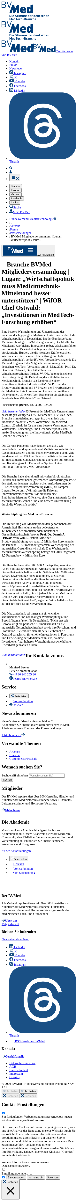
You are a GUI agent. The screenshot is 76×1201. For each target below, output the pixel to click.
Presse (14, 229)
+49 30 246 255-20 (24, 674)
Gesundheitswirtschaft (23, 758)
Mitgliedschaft (10, 924)
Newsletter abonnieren (15, 939)
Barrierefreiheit (18, 1070)
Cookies (14, 1077)
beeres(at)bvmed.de (25, 678)
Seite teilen (20, 859)
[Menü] (14, 177)
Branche (14, 755)
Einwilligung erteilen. (15, 1173)
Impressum (16, 1073)
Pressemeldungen (21, 233)
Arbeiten (14, 751)
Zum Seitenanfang (23, 872)
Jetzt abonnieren (11, 735)
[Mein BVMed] (10, 172)
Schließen (12, 1091)
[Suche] (10, 168)
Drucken (17, 705)
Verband (15, 226)
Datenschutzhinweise (22, 1063)
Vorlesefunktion (23, 701)
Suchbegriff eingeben (15, 775)
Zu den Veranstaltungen (16, 851)
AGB (12, 1066)
